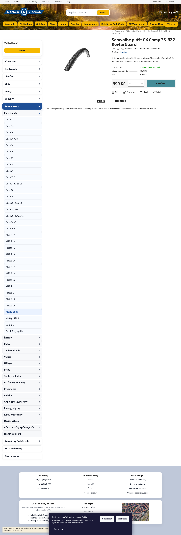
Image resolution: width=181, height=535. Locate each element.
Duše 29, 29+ (12, 209)
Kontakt (90, 484)
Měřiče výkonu (11, 421)
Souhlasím (122, 518)
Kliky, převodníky (13, 414)
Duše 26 (9, 171)
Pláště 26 (10, 280)
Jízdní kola (10, 61)
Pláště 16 (10, 248)
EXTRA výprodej (13, 448)
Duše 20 (9, 151)
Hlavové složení (12, 434)
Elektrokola (10, 69)
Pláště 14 (10, 241)
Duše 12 (9, 119)
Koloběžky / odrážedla (16, 441)
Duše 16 (9, 132)
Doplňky (9, 99)
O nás (7, 2)
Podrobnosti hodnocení (150, 48)
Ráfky (7, 344)
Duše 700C (11, 222)
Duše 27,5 (10, 177)
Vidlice (7, 357)
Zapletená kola (12, 350)
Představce (10, 389)
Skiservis (45, 2)
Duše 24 (9, 164)
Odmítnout (107, 518)
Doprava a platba (137, 484)
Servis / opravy (90, 493)
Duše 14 (9, 126)
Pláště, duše (10, 113)
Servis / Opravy (31, 2)
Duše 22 (9, 158)
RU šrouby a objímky (15, 382)
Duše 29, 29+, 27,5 (15, 216)
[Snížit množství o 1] (130, 83)
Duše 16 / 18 (12, 139)
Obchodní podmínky (137, 479)
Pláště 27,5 (11, 293)
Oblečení (9, 76)
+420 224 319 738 (43, 484)
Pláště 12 (10, 235)
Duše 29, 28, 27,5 (14, 203)
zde (81, 522)
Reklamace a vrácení (137, 488)
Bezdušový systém (15, 331)
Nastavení (58, 529)
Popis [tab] (101, 100)
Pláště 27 (10, 286)
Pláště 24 (10, 273)
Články (90, 488)
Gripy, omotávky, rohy (15, 402)
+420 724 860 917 (43, 488)
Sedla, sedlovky (12, 376)
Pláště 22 (10, 267)
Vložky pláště (12, 318)
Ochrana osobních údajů (137, 493)
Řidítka (8, 395)
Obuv (7, 84)
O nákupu (58, 2)
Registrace (170, 1)
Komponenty (11, 106)
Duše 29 (9, 196)
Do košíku (160, 83)
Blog (68, 2)
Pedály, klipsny (12, 408)
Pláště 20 (10, 260)
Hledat (103, 12)
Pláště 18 (10, 254)
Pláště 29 (10, 305)
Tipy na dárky (11, 456)
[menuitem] (10, 23)
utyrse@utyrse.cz (43, 479)
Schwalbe (123, 52)
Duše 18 (9, 145)
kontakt (17, 2)
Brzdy (7, 370)
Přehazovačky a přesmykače (19, 427)
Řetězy (8, 337)
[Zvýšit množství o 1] (142, 83)
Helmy (8, 91)
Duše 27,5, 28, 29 (14, 183)
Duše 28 (9, 190)
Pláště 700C (12, 312)
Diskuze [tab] (120, 100)
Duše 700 (10, 228)
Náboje (8, 363)
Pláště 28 (10, 299)
